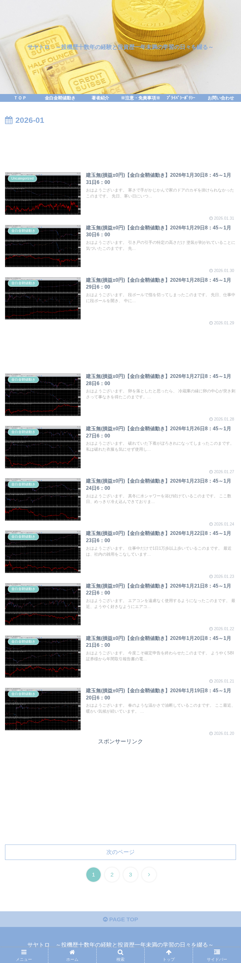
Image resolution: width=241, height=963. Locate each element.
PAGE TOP (123, 919)
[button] (222, 676)
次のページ (120, 852)
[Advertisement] (120, 144)
